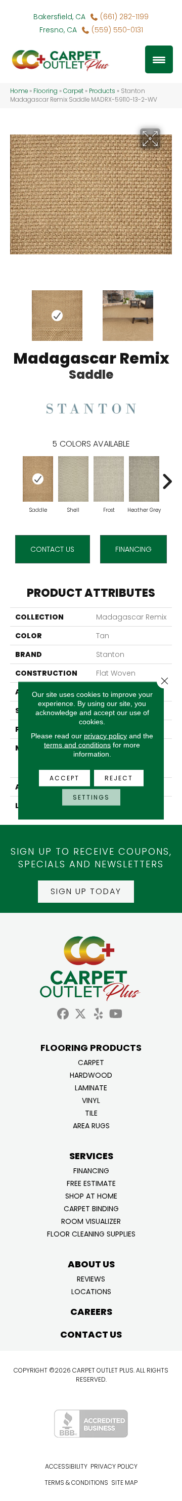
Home (19, 91)
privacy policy (105, 736)
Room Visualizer (91, 1220)
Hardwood (91, 1074)
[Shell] (73, 479)
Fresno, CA (58, 30)
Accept (64, 778)
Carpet (73, 91)
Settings (91, 797)
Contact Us (52, 549)
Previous (15, 310)
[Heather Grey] (144, 479)
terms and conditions (77, 745)
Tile (91, 1112)
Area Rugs (91, 1125)
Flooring (45, 91)
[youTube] (116, 1014)
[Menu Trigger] (159, 59)
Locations (91, 1291)
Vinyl (91, 1099)
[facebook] (63, 1014)
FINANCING (133, 549)
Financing (91, 1170)
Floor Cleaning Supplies (91, 1233)
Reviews (91, 1278)
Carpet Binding (91, 1208)
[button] (86, 891)
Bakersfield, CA (59, 17)
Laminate (91, 1087)
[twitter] (80, 1014)
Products (102, 91)
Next (167, 310)
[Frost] (108, 479)
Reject (119, 778)
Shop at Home (91, 1195)
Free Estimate (91, 1182)
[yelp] (98, 1014)
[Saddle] (38, 479)
